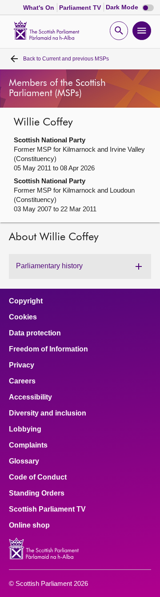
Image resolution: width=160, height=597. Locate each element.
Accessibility (30, 397)
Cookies (23, 317)
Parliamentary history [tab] (49, 266)
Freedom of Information (48, 349)
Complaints (28, 445)
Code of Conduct (38, 477)
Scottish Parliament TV (47, 509)
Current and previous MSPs (66, 59)
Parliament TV (81, 7)
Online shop (29, 525)
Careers (22, 381)
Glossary (24, 461)
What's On (39, 7)
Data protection (35, 333)
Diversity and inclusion (47, 413)
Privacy (21, 365)
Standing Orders (36, 493)
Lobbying (25, 429)
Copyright (26, 301)
